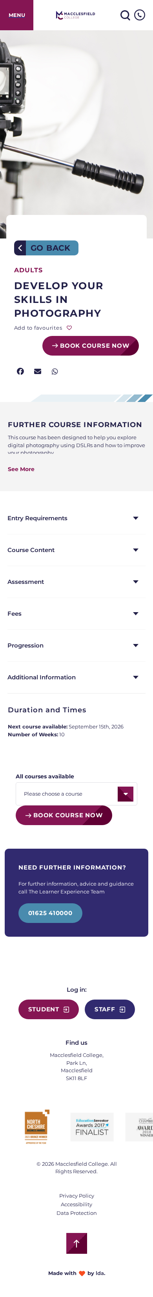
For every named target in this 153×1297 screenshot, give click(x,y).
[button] (20, 372)
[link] (16, 15)
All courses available (45, 776)
